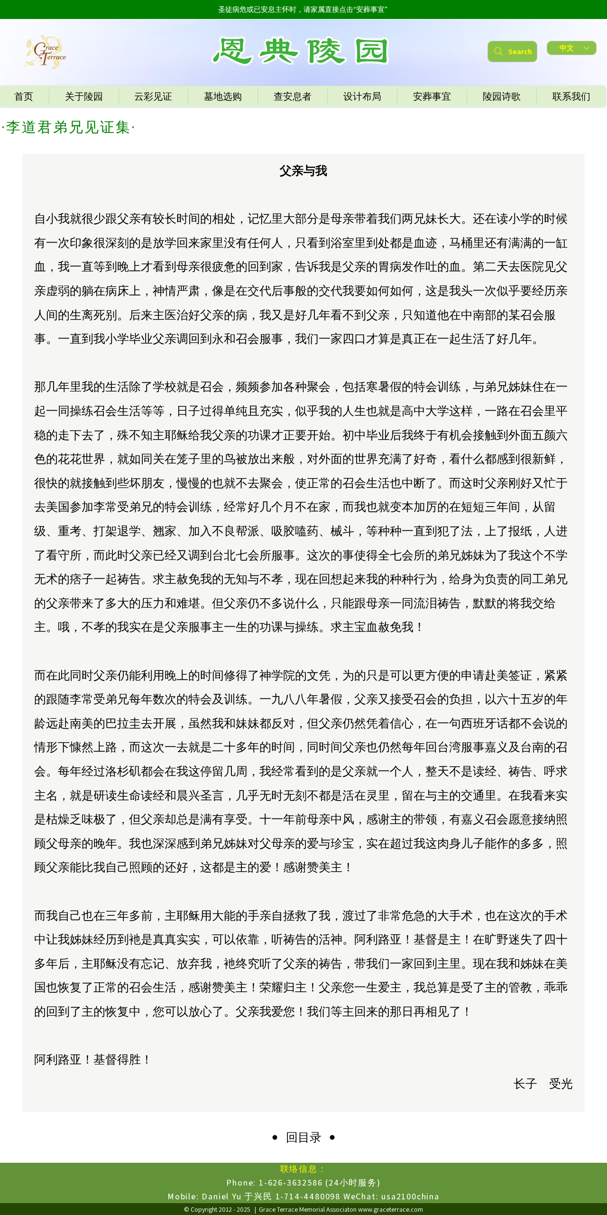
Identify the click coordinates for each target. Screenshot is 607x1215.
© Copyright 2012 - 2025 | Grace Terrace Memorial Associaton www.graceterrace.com (303, 1209)
